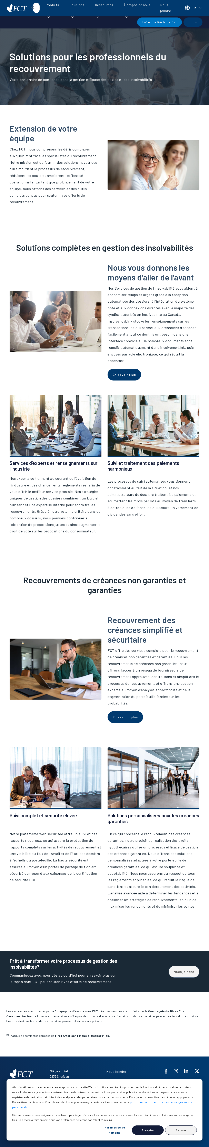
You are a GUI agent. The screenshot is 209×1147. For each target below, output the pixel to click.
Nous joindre (165, 8)
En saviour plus (125, 717)
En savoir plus (124, 374)
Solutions (77, 5)
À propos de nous (137, 5)
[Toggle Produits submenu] (49, 17)
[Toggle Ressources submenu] (98, 17)
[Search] (33, 8)
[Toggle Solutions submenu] (72, 17)
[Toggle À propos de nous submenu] (126, 17)
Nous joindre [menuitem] (116, 1071)
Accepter (148, 1130)
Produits (52, 5)
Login (193, 22)
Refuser (181, 1130)
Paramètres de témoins (115, 1130)
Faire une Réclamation (159, 22)
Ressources (104, 5)
